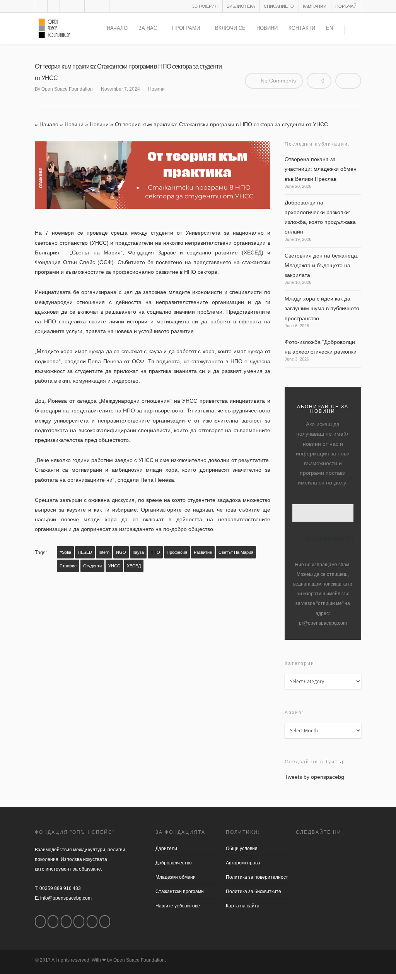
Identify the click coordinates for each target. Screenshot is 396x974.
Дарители (166, 848)
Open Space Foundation (67, 89)
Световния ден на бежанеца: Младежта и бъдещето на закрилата (321, 265)
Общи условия (242, 848)
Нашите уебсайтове (177, 906)
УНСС (114, 565)
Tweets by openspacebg (314, 777)
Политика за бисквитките (253, 891)
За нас (147, 28)
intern (104, 552)
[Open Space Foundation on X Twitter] (66, 921)
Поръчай (346, 6)
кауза (138, 552)
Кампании (314, 6)
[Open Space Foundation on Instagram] (53, 921)
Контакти (301, 28)
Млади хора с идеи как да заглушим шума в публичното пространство (322, 308)
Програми (186, 28)
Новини (267, 28)
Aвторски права (243, 863)
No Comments (277, 80)
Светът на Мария (235, 552)
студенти (92, 565)
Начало (117, 28)
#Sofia (65, 552)
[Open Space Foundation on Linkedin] (104, 921)
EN (329, 28)
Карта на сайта (242, 906)
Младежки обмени (175, 877)
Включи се (230, 28)
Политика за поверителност (257, 877)
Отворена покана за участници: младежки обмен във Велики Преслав (321, 169)
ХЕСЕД (134, 565)
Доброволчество (173, 863)
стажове (68, 565)
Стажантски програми (179, 891)
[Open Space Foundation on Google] (78, 921)
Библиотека (241, 6)
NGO (121, 552)
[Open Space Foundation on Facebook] (40, 921)
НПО (155, 552)
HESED (85, 552)
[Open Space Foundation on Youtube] (92, 921)
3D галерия (205, 6)
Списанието (279, 6)
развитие (203, 552)
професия (177, 552)
